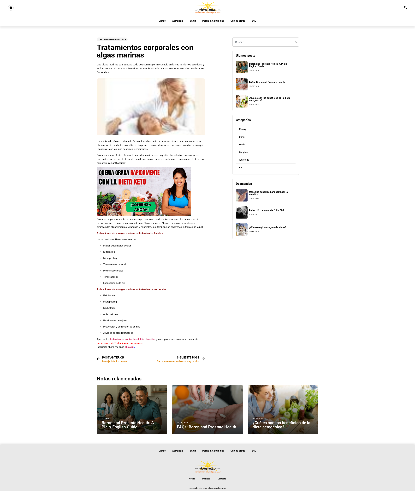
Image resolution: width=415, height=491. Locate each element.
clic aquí (129, 347)
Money (242, 129)
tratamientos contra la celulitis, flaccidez (133, 339)
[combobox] (265, 42)
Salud (193, 20)
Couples (243, 152)
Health (242, 144)
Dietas (162, 20)
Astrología (177, 20)
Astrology (244, 159)
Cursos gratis (238, 20)
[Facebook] (11, 8)
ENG (254, 20)
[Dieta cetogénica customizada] (144, 215)
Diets (241, 137)
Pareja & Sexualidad (213, 20)
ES (240, 167)
